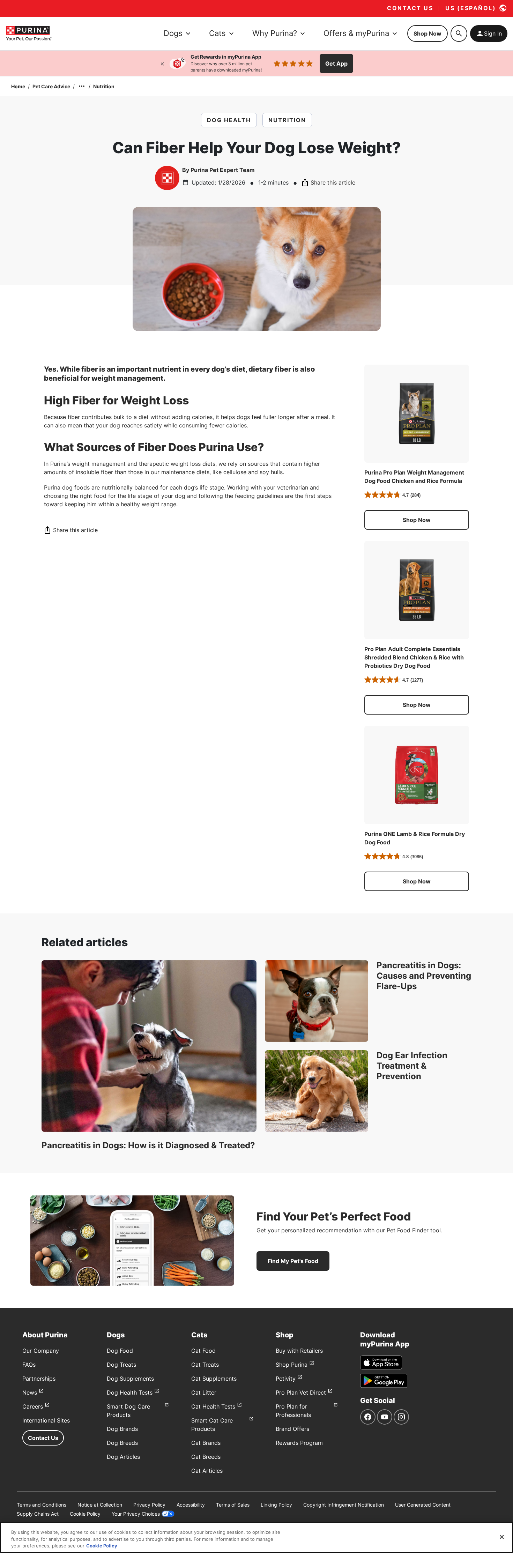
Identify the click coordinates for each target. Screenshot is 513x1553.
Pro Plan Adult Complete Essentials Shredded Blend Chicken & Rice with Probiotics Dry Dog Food (414, 657)
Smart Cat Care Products (212, 1424)
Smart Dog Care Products (128, 1410)
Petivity (286, 1378)
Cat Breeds (206, 1456)
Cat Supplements (214, 1378)
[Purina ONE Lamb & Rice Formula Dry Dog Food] (416, 775)
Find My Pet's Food (293, 1260)
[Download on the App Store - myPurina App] (381, 1362)
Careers (32, 1406)
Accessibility (191, 1505)
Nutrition (103, 86)
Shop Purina (291, 1364)
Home (18, 86)
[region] (256, 1537)
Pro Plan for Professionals (293, 1410)
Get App (336, 63)
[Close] (162, 63)
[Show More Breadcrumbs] (81, 86)
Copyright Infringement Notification (343, 1505)
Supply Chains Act (38, 1514)
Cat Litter (203, 1392)
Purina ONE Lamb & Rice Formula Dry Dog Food (414, 838)
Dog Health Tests (130, 1392)
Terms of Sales (233, 1505)
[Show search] (459, 33)
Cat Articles (207, 1470)
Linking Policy (276, 1505)
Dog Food (120, 1350)
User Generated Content (423, 1505)
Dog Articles (123, 1456)
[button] (416, 520)
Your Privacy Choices (136, 1514)
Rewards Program (299, 1442)
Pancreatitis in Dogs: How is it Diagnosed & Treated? (148, 1145)
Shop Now (427, 33)
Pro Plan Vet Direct (301, 1392)
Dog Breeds (122, 1442)
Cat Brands (206, 1442)
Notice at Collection (99, 1505)
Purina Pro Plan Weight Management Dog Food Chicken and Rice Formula (414, 476)
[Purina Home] (29, 33)
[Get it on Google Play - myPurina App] (383, 1381)
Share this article (333, 182)
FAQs (29, 1364)
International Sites (46, 1420)
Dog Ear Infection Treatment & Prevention (412, 1065)
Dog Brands (122, 1428)
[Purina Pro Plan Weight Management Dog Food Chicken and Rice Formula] (416, 414)
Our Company (40, 1350)
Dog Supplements (130, 1378)
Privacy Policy (149, 1505)
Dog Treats (121, 1364)
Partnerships (38, 1378)
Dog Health (229, 120)
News (29, 1392)
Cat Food (203, 1350)
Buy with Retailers (299, 1350)
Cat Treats (205, 1364)
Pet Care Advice (51, 86)
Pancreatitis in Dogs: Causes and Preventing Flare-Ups (424, 975)
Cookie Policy (85, 1514)
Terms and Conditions (41, 1505)
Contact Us (43, 1437)
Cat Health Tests (213, 1406)
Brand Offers (292, 1428)
